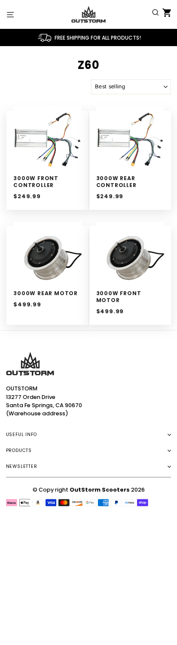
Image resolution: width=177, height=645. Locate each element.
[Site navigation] (10, 14)
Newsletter (21, 466)
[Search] (155, 14)
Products (19, 450)
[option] (89, 37)
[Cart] (165, 14)
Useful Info (21, 434)
